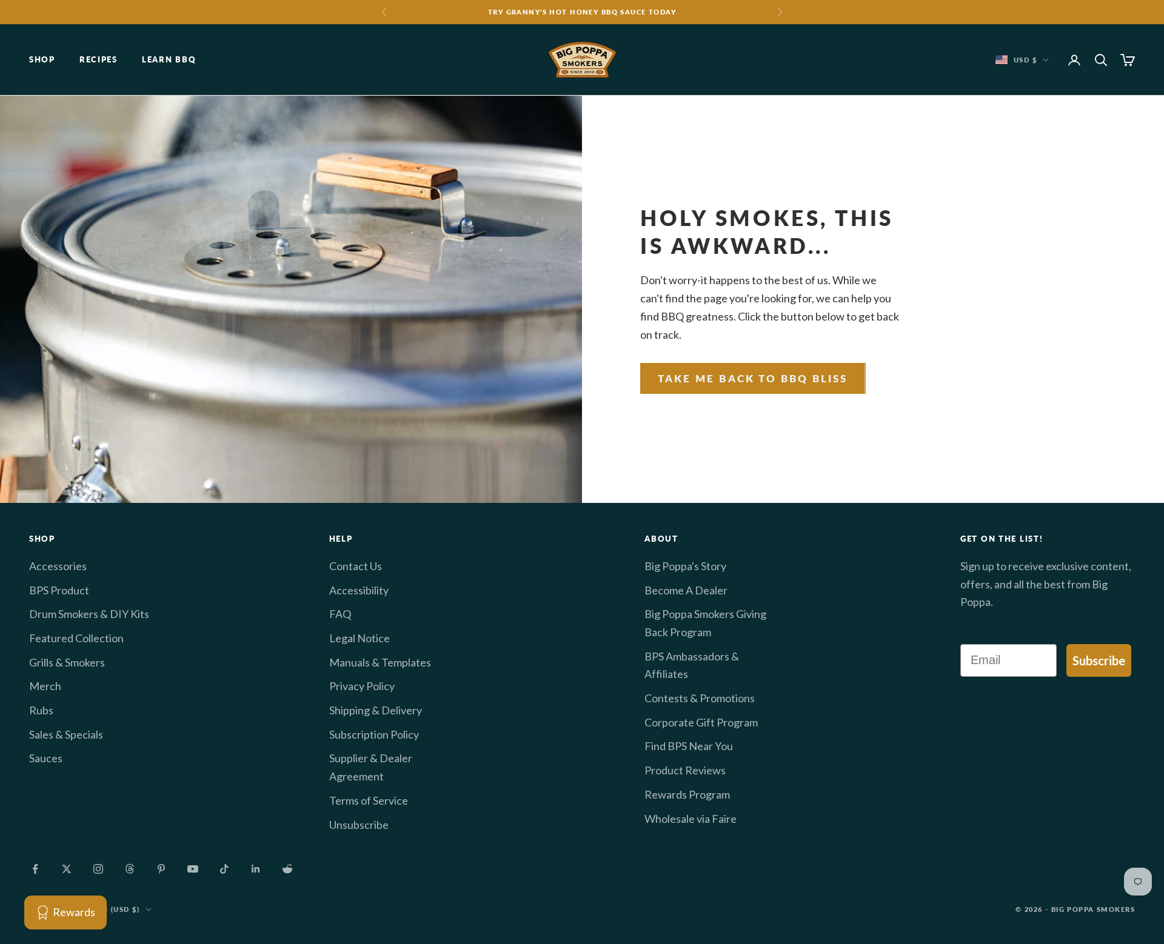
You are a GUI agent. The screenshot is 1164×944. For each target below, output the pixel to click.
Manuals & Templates (380, 662)
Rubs (41, 710)
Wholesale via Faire (690, 818)
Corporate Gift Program (701, 722)
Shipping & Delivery (375, 710)
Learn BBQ (169, 60)
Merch (45, 686)
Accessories (58, 566)
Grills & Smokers (67, 662)
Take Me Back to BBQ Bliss (753, 378)
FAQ (340, 613)
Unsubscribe (359, 824)
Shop (42, 60)
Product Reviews (685, 770)
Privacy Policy (362, 686)
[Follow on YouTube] (193, 869)
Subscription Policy (374, 734)
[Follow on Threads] (130, 869)
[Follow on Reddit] (287, 869)
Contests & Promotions (699, 698)
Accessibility (359, 590)
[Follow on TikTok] (224, 869)
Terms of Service (368, 800)
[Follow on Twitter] (67, 869)
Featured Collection (76, 638)
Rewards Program (687, 794)
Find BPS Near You (688, 746)
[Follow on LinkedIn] (256, 869)
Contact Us (355, 566)
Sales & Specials (66, 734)
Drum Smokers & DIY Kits (89, 613)
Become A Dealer (686, 590)
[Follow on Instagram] (98, 869)
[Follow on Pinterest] (161, 869)
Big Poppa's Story (685, 566)
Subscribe (1098, 660)
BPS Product (59, 590)
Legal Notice (359, 638)
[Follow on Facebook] (35, 869)
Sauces (45, 758)
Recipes (98, 60)
